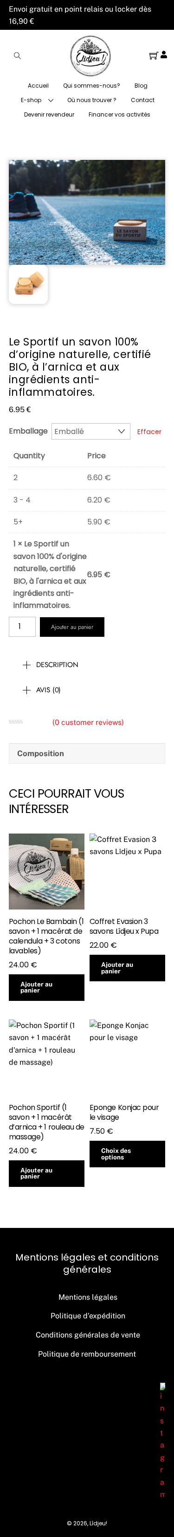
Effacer (149, 431)
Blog (141, 86)
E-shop (31, 100)
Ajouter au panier (72, 626)
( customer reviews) (88, 722)
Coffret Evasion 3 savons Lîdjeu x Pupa (124, 927)
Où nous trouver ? (91, 100)
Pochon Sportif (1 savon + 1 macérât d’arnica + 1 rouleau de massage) (46, 1122)
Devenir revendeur (49, 114)
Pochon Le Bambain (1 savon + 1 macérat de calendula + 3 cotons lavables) (46, 936)
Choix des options (116, 1154)
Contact (143, 100)
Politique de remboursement (87, 1354)
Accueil (38, 86)
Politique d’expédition (88, 1315)
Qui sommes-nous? (91, 86)
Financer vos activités (119, 114)
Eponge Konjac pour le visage (124, 1113)
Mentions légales (87, 1297)
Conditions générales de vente (88, 1334)
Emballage (28, 431)
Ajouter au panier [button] (36, 987)
